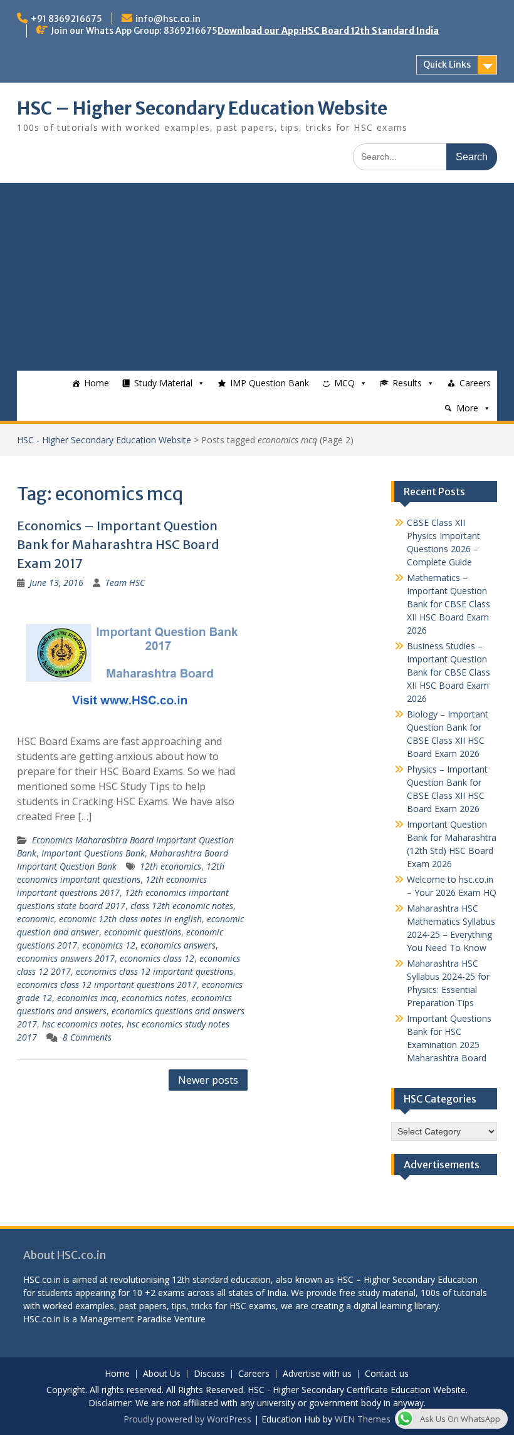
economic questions (142, 932)
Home (96, 383)
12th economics (170, 866)
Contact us (387, 1374)
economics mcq (87, 998)
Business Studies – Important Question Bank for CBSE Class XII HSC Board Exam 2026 (448, 672)
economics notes (154, 998)
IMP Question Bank (269, 383)
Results (407, 383)
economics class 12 (157, 958)
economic (35, 919)
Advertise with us (317, 1374)
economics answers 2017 (66, 958)
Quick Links (447, 64)
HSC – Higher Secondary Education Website (202, 108)
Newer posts (208, 1080)
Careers (475, 383)
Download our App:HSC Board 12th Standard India (328, 30)
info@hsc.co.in (168, 18)
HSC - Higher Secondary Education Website (104, 440)
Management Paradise (126, 1319)
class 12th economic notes (181, 906)
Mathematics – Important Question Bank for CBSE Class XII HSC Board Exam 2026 (448, 604)
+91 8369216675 (66, 18)
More (467, 408)
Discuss (209, 1374)
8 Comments (87, 1037)
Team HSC (125, 583)
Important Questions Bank (93, 853)
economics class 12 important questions (154, 971)
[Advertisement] (256, 276)
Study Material (163, 383)
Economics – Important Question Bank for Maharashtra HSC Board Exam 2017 (118, 544)
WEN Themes (363, 1419)
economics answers (178, 945)
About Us (162, 1374)
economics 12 (108, 945)
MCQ (344, 383)
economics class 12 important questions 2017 (107, 984)
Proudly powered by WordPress (187, 1419)
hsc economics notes (82, 1024)
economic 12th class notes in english (130, 919)
